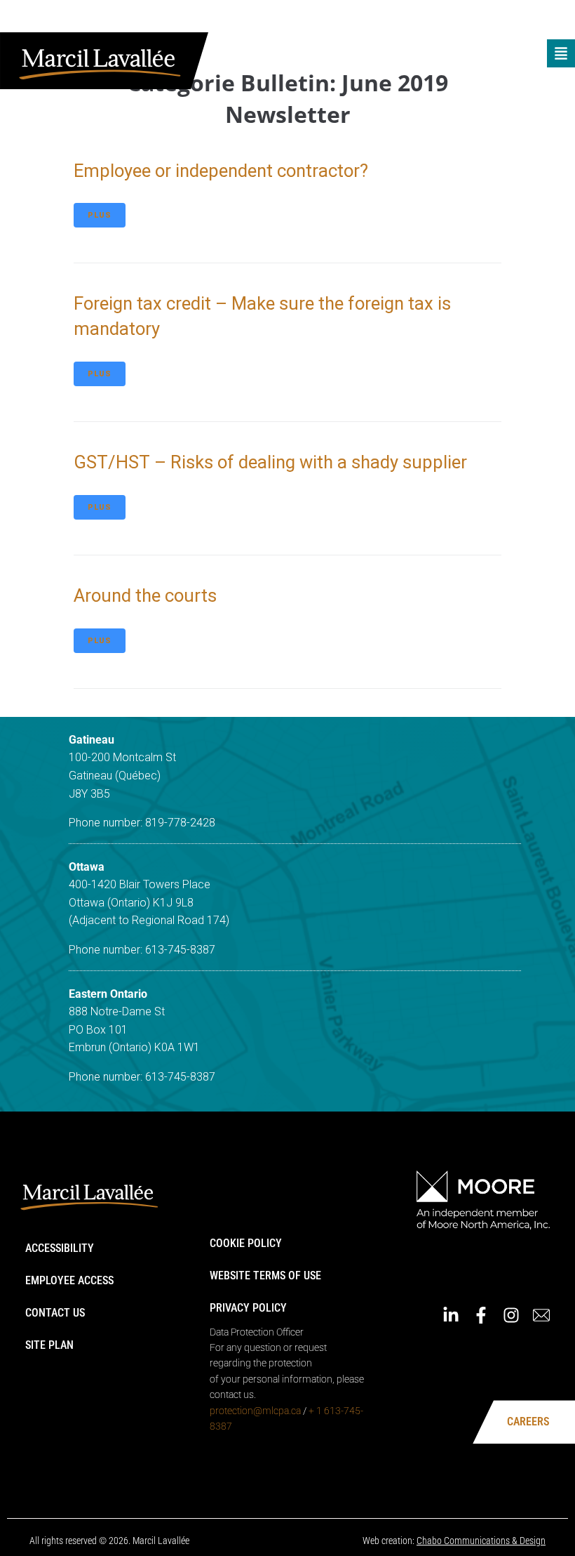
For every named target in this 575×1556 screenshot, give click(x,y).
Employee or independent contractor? (221, 170)
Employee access (69, 1280)
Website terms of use (265, 1275)
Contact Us (55, 1312)
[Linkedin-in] (464, 19)
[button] (561, 53)
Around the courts (145, 595)
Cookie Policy (246, 1243)
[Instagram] (525, 19)
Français (414, 19)
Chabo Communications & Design (481, 1540)
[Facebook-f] (495, 19)
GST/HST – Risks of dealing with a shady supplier (270, 462)
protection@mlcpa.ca (255, 1410)
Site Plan (49, 1345)
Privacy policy (248, 1307)
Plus (99, 215)
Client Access (346, 19)
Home (287, 19)
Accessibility (59, 1248)
